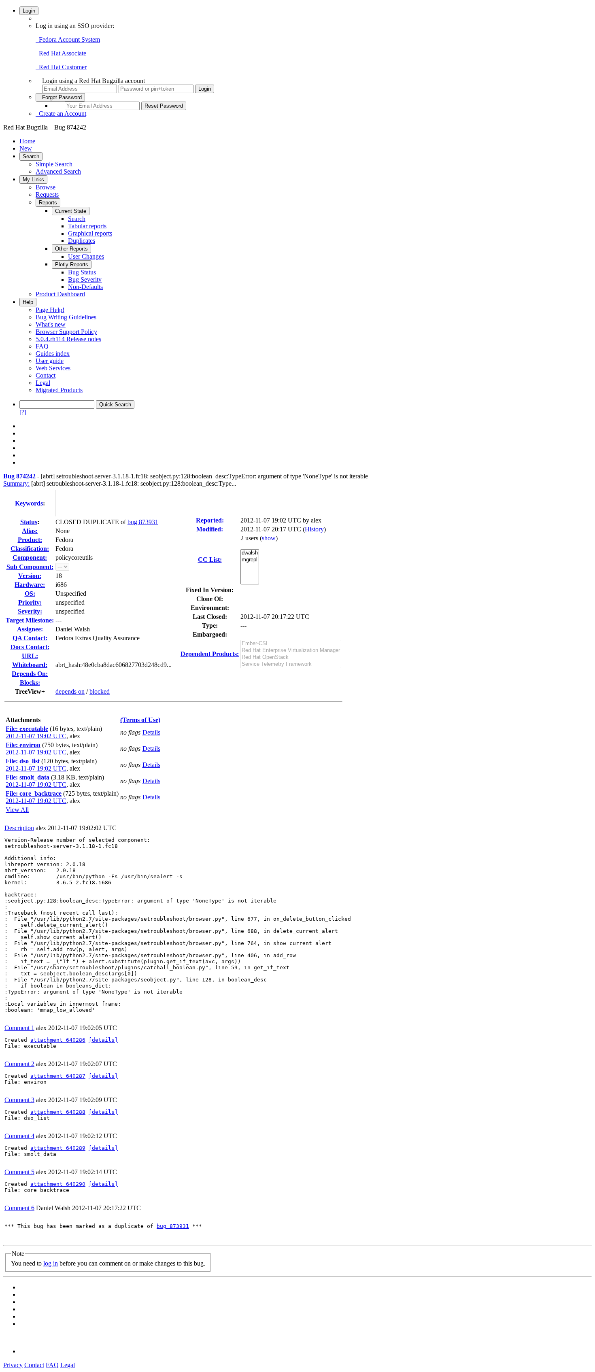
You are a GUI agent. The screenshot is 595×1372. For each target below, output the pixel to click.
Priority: (30, 602)
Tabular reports (87, 226)
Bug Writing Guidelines (66, 317)
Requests (47, 194)
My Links (33, 179)
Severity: (30, 611)
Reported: (210, 520)
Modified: (209, 529)
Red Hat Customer (61, 67)
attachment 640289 (57, 1148)
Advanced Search (58, 171)
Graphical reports (90, 233)
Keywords (29, 503)
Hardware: (30, 584)
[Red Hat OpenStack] (291, 657)
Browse (45, 187)
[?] (22, 412)
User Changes (86, 256)
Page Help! (50, 309)
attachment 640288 (57, 1112)
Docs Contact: (30, 647)
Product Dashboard (60, 294)
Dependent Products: (210, 653)
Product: (30, 539)
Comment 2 (19, 1063)
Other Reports (71, 249)
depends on (70, 691)
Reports (48, 203)
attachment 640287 (57, 1076)
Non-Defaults (85, 286)
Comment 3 (19, 1099)
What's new (51, 324)
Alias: (30, 530)
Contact (45, 375)
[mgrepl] (250, 559)
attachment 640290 (57, 1184)
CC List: (210, 559)
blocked (99, 691)
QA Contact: (30, 638)
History (314, 529)
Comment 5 (19, 1171)
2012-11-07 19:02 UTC (36, 736)
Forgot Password (60, 97)
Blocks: (30, 682)
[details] (103, 1040)
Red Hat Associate (61, 53)
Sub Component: (29, 566)
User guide (50, 360)
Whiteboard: (29, 664)
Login (29, 11)
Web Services (53, 368)
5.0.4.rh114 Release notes (68, 339)
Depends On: (30, 673)
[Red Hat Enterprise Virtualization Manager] (291, 650)
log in (50, 1263)
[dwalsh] (250, 553)
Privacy (13, 1364)
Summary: (16, 483)
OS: (30, 593)
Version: (29, 575)
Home (27, 141)
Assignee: (30, 629)
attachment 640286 (57, 1040)
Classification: (30, 548)
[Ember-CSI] (291, 643)
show (269, 538)
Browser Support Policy (66, 331)
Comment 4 (19, 1135)
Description (19, 827)
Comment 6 (19, 1207)
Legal (43, 382)
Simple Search (54, 164)
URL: (30, 655)
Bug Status (82, 272)
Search (31, 156)
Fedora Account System (68, 39)
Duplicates (81, 240)
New (25, 148)
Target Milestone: (30, 620)
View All (17, 809)
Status (28, 521)
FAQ (42, 346)
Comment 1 (19, 1027)
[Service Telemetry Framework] (291, 664)
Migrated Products (59, 390)
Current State (70, 211)
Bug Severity (85, 279)
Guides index (53, 353)
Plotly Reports (71, 264)
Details (151, 732)
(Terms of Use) (140, 719)
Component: (30, 557)
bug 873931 (143, 521)
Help (28, 302)
